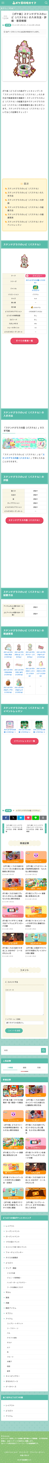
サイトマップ (23, 1452)
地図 (8, 1366)
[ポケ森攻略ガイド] (24, 3)
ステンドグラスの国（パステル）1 (10, 731)
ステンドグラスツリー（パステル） (30, 654)
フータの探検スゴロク (15, 1287)
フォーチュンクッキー (14, 1252)
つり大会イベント (13, 1242)
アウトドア (35, 290)
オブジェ (9, 1313)
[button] (5, 818)
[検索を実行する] (43, 1050)
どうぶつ (9, 1263)
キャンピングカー (13, 1376)
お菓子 (9, 1361)
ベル (8, 1333)
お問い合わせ (24, 1455)
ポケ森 (8, 25)
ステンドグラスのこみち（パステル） (18, 672)
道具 (8, 1371)
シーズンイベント (13, 1231)
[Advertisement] (24, 146)
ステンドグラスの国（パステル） (28, 810)
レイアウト (10, 1226)
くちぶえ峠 (11, 1273)
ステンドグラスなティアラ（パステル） (8, 689)
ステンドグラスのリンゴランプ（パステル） (40, 672)
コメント (9, 990)
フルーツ (10, 1357)
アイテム (9, 1318)
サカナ (9, 1342)
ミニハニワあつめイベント (16, 1247)
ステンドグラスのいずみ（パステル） (8, 654)
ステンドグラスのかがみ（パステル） (8, 672)
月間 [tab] (38, 1067)
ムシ (8, 1347)
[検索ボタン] (46, 3)
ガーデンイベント (13, 1236)
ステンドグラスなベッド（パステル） (40, 654)
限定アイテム (11, 1308)
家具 (7, 1297)
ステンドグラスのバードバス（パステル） (30, 672)
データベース (11, 1386)
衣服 (7, 1303)
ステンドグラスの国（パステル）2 (24, 731)
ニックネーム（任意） (13, 1019)
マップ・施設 (11, 1268)
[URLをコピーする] (43, 818)
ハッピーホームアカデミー (17, 1282)
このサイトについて (11, 1452)
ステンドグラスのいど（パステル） (23, 188)
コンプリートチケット (15, 1323)
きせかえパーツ (12, 1381)
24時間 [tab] (10, 1067)
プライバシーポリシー (37, 1452)
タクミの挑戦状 (12, 1257)
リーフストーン (12, 1328)
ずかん (8, 1292)
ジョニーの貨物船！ (14, 1278)
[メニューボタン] (3, 3)
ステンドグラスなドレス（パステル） (18, 689)
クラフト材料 (12, 1338)
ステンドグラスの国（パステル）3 (39, 731)
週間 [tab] (24, 1067)
